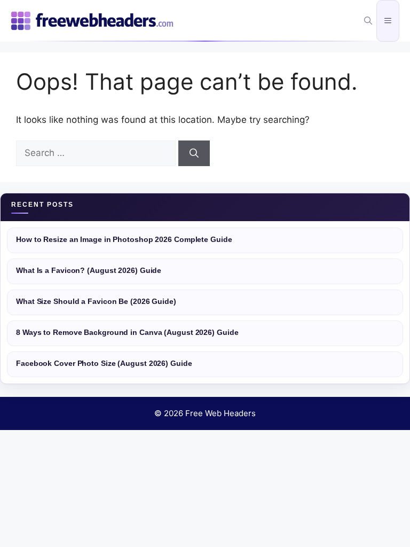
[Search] (194, 153)
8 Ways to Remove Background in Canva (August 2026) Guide (127, 333)
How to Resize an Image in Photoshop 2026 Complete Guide (124, 240)
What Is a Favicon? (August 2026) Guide (88, 271)
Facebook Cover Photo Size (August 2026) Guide (104, 364)
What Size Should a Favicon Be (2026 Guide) (96, 302)
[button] (368, 21)
